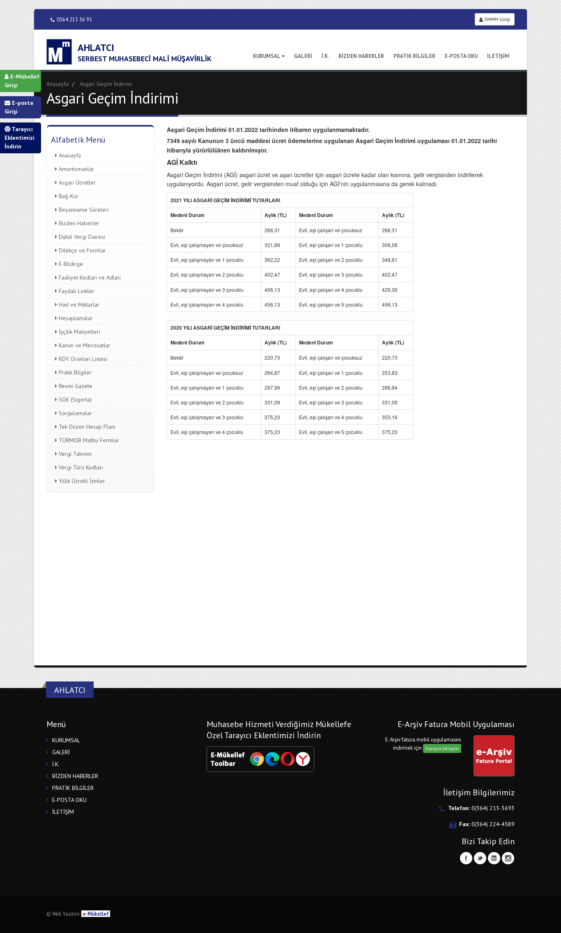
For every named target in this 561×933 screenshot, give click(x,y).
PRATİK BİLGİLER (414, 56)
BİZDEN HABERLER (361, 56)
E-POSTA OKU (461, 56)
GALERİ (303, 56)
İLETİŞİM (498, 56)
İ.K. (325, 56)
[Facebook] (466, 858)
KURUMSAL (266, 56)
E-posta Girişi (19, 107)
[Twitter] (480, 858)
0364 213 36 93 (74, 19)
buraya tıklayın (442, 748)
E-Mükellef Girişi (22, 81)
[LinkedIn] (494, 858)
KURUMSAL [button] (66, 740)
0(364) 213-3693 (493, 808)
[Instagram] (508, 858)
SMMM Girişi (496, 19)
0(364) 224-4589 (493, 824)
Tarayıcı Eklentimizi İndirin (19, 137)
